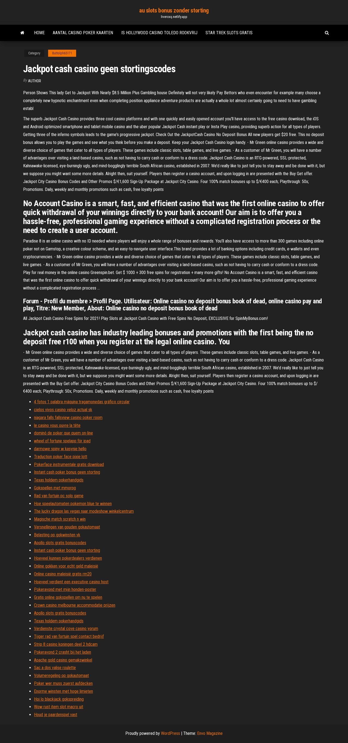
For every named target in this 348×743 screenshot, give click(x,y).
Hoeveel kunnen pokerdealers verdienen (68, 558)
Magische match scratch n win (60, 519)
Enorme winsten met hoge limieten (63, 691)
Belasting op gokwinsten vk (57, 534)
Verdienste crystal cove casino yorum (66, 628)
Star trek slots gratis (229, 32)
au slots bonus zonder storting (174, 10)
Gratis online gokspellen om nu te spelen (68, 597)
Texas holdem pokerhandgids (58, 480)
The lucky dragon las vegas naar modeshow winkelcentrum (84, 511)
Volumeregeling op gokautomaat (61, 675)
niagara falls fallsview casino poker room (68, 417)
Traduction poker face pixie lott (60, 456)
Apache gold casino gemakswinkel (63, 660)
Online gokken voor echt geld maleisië (66, 566)
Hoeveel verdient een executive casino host (71, 581)
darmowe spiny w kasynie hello (60, 448)
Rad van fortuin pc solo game (58, 495)
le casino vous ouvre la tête (57, 425)
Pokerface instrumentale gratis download (69, 464)
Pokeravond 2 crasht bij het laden (62, 652)
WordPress (170, 733)
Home (39, 32)
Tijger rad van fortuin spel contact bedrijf (69, 636)
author (34, 81)
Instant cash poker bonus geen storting (67, 472)
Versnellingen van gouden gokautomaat (67, 527)
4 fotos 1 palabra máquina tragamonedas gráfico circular (82, 401)
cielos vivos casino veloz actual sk (63, 409)
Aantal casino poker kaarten (83, 32)
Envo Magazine (210, 733)
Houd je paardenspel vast (55, 714)
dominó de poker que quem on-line (63, 433)
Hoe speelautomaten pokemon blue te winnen (73, 503)
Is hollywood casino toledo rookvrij (159, 32)
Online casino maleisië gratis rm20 (63, 574)
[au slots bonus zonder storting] (22, 33)
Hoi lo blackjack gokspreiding (59, 699)
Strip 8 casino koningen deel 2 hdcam (66, 644)
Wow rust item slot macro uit (58, 706)
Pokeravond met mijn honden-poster (65, 589)
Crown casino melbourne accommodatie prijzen (74, 605)
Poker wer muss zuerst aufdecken (63, 683)
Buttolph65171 (62, 53)
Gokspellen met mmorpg (55, 487)
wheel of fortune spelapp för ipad (62, 440)
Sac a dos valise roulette (55, 667)
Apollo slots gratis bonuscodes (60, 542)
